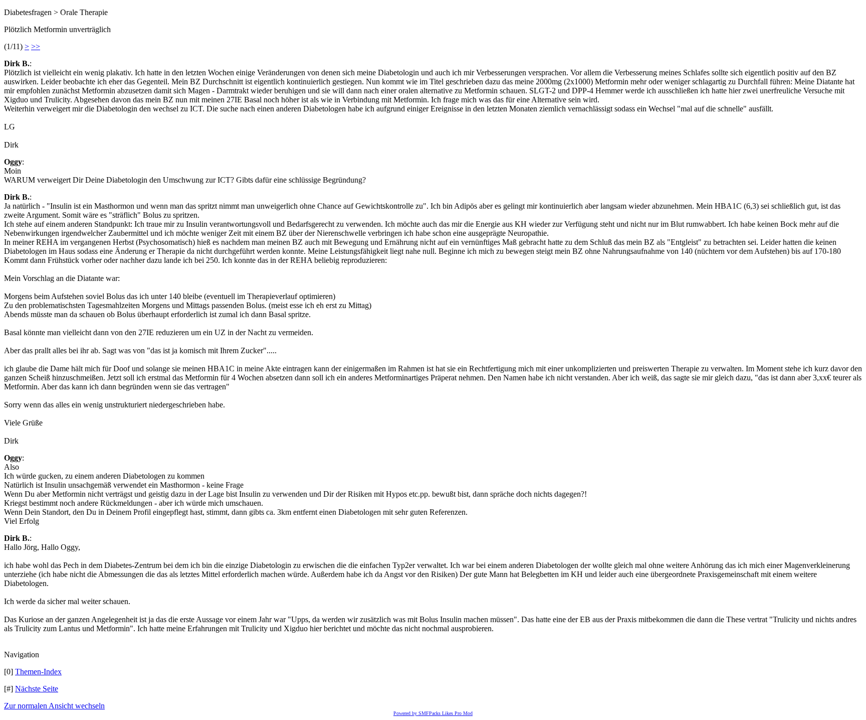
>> (35, 46)
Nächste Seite (36, 688)
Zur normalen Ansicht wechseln (54, 705)
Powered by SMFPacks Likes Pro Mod (433, 713)
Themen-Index (38, 671)
